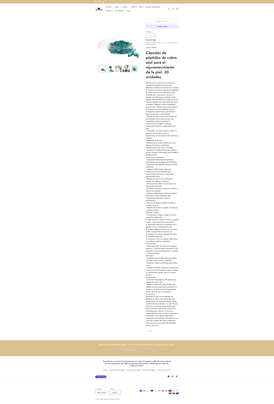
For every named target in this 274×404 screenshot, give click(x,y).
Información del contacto (117, 370)
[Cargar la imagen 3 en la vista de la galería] (118, 68)
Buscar (105, 370)
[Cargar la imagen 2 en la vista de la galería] (110, 68)
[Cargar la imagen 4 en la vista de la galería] (126, 68)
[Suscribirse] (152, 350)
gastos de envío (163, 42)
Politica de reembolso (149, 370)
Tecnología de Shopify (113, 399)
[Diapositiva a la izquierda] (96, 68)
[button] (109, 7)
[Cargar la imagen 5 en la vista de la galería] (134, 68)
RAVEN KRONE (104, 399)
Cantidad (148, 32)
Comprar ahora (162, 26)
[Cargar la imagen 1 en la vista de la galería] (102, 68)
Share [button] (150, 331)
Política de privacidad (133, 370)
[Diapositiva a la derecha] (139, 68)
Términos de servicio (164, 370)
